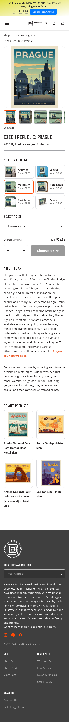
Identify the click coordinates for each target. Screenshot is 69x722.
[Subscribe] (61, 574)
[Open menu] (7, 23)
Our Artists (44, 668)
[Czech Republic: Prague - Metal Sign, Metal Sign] (25, 117)
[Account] (54, 23)
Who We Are (45, 661)
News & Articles (47, 675)
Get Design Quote (15, 707)
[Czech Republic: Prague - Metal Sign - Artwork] (10, 117)
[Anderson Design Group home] (34, 23)
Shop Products (13, 668)
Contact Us (10, 700)
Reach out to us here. (42, 627)
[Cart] (62, 23)
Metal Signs (25, 35)
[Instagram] (6, 635)
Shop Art (9, 35)
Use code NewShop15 (43, 11)
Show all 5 (9, 127)
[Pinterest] (13, 635)
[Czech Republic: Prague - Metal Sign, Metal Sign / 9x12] (40, 117)
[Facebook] (20, 635)
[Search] (45, 23)
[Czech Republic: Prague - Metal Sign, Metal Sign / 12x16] (55, 117)
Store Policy (44, 682)
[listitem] (19, 172)
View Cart (10, 675)
